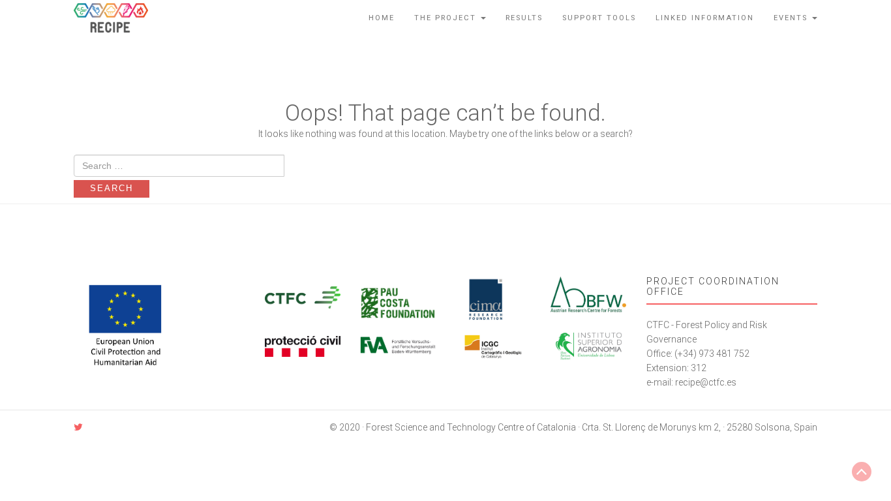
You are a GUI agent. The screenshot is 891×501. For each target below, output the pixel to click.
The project (446, 18)
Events (792, 18)
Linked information (705, 18)
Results (524, 18)
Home (382, 18)
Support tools (599, 18)
